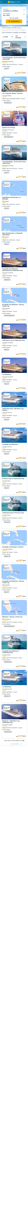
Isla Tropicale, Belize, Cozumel (12, 93)
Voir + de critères (14, 18)
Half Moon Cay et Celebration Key (13, 340)
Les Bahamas (6, 374)
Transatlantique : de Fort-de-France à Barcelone (14, 162)
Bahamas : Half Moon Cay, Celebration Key (11, 721)
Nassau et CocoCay (8, 127)
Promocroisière (4, 5)
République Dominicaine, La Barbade (11, 198)
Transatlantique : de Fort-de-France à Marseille (14, 58)
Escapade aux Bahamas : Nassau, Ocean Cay (13, 305)
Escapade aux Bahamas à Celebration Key (10, 651)
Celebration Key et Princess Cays (13, 513)
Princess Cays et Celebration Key (13, 478)
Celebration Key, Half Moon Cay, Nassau (13, 409)
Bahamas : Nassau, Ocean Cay (12, 617)
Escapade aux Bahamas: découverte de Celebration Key (12, 269)
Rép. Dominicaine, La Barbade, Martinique (12, 234)
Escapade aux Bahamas (10, 444)
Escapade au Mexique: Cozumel (12, 547)
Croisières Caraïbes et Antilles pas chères (18, 5)
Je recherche (15, 21)
